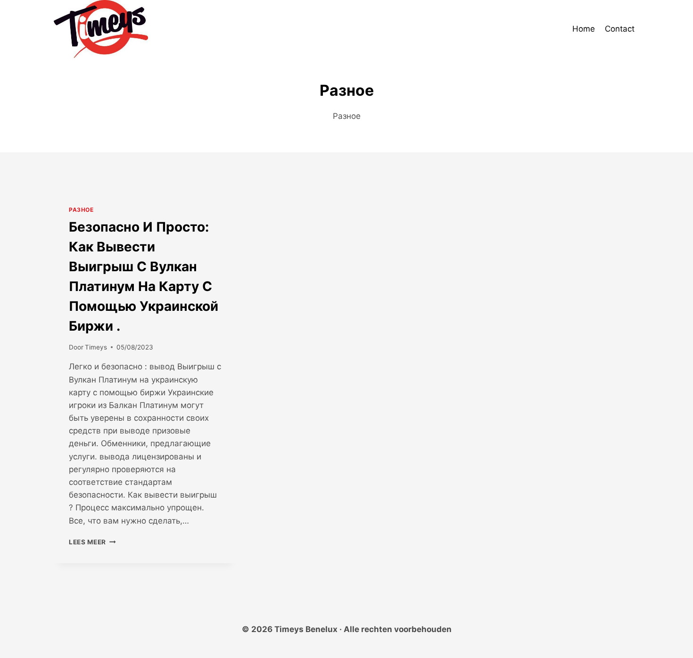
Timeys (96, 347)
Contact (620, 28)
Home (583, 28)
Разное (81, 209)
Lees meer (92, 542)
